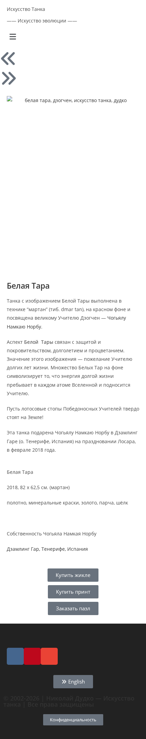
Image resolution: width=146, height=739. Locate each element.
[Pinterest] (32, 656)
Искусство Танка (26, 9)
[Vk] (15, 656)
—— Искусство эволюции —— (42, 20)
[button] (73, 36)
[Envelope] (49, 656)
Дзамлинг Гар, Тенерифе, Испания (47, 549)
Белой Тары (38, 342)
